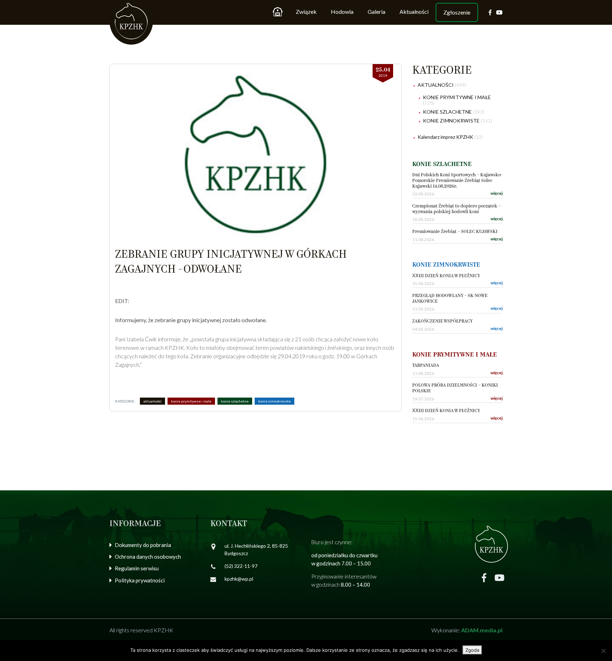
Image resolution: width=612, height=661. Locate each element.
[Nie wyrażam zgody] (603, 650)
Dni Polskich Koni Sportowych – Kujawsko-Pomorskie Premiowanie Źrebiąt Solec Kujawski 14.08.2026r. (457, 180)
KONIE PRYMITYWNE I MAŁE (191, 401)
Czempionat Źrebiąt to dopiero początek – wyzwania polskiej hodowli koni (456, 209)
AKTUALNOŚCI (152, 401)
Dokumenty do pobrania (143, 545)
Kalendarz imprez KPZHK (445, 137)
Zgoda (472, 650)
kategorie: (125, 401)
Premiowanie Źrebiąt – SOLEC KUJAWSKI (455, 231)
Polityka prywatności (140, 580)
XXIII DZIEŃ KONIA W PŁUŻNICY (446, 276)
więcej (497, 193)
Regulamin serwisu (137, 568)
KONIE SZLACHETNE (235, 401)
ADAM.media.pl (482, 630)
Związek (306, 11)
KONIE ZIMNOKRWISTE (274, 401)
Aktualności (414, 11)
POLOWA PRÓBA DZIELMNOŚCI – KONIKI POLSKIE (455, 388)
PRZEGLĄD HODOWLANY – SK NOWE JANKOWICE (450, 299)
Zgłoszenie (456, 12)
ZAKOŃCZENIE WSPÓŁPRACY (442, 321)
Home (278, 12)
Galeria (376, 11)
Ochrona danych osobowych (148, 556)
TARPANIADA (425, 365)
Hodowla (342, 11)
